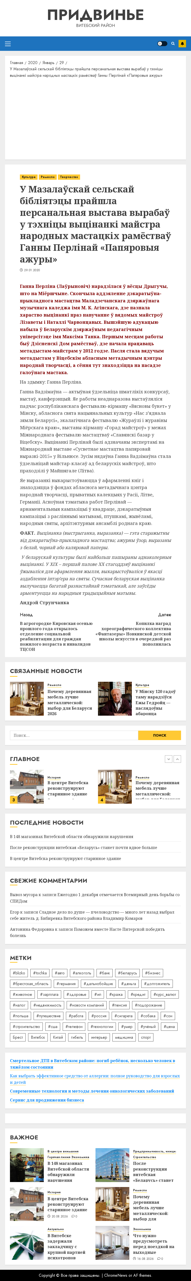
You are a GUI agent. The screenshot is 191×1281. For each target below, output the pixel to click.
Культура (29, 177)
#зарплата (49, 994)
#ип (97, 994)
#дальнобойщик (98, 984)
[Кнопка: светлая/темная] (162, 43)
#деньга (128, 984)
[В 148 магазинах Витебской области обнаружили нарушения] (27, 1165)
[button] (8, 43)
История (54, 777)
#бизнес (152, 973)
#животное (22, 994)
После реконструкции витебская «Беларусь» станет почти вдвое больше (83, 847)
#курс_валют (164, 994)
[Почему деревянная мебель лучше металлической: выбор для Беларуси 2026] (27, 699)
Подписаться (182, 43)
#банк (104, 973)
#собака (148, 1016)
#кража (116, 994)
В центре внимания (63, 1151)
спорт (146, 1037)
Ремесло (48, 177)
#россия (98, 1016)
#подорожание (148, 1005)
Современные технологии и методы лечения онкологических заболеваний (92, 1091)
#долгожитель (157, 984)
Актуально (56, 1229)
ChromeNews (115, 1275)
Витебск (38, 1037)
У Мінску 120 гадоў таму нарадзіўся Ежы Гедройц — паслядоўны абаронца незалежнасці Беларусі (156, 708)
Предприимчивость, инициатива (159, 1151)
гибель (77, 1037)
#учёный (148, 1026)
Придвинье (95, 15)
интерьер (99, 1037)
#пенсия (119, 1005)
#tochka (40, 973)
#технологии (102, 1026)
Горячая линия (59, 1157)
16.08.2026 (145, 1259)
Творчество (69, 177)
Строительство (144, 1157)
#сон (167, 1016)
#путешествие (48, 1016)
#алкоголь (82, 973)
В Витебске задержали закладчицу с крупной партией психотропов (66, 1247)
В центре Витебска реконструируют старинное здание (68, 788)
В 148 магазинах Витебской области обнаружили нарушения (71, 836)
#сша (52, 1026)
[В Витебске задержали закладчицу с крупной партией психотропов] (27, 1243)
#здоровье (76, 994)
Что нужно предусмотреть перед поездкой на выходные (153, 1244)
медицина (124, 1037)
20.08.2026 (60, 1217)
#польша (20, 1016)
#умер (127, 1026)
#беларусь (127, 973)
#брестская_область (30, 984)
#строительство (26, 1026)
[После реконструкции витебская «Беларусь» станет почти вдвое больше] (112, 1165)
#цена (169, 1026)
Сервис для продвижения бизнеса (47, 1100)
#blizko (19, 973)
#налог (19, 1005)
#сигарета (123, 1016)
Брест (18, 1037)
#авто (60, 973)
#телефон (74, 1026)
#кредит (138, 994)
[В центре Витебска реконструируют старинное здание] (27, 787)
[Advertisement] (95, 118)
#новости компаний (86, 1005)
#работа (76, 1016)
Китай (58, 1037)
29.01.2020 (32, 270)
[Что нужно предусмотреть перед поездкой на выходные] (112, 1243)
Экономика (80, 1157)
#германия (66, 984)
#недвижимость (47, 1005)
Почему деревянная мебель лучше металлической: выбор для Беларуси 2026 (70, 703)
